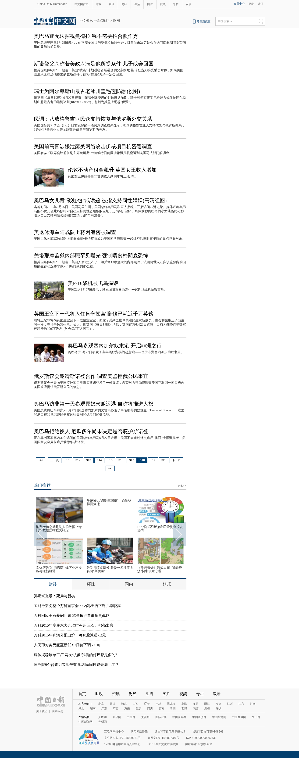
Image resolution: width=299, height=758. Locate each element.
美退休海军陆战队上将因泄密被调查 (75, 232)
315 (110, 460)
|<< (41, 460)
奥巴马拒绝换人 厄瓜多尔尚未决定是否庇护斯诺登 (91, 431)
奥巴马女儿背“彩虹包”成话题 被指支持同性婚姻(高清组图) (100, 200)
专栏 (175, 4)
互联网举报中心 (114, 731)
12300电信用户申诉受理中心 (122, 744)
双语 (188, 4)
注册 (260, 4)
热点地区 (103, 20)
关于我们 (41, 711)
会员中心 (239, 3)
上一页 (54, 460)
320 (163, 460)
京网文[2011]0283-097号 (163, 738)
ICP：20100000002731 (201, 738)
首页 (82, 694)
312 (77, 460)
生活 (137, 4)
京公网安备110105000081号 (122, 738)
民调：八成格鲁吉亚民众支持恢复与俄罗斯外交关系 (93, 119)
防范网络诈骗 (139, 731)
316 (120, 460)
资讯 (111, 4)
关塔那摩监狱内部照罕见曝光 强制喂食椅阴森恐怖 (91, 256)
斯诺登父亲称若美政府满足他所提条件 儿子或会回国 (93, 64)
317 (131, 460)
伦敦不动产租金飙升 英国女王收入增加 (112, 170)
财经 (124, 4)
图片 (150, 4)
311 (67, 460)
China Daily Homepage (52, 4)
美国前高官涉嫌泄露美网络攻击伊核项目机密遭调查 (93, 146)
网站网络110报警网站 (198, 744)
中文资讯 (86, 20)
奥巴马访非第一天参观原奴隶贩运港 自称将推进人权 (93, 404)
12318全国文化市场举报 (162, 744)
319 (153, 460)
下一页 (176, 460)
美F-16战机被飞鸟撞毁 (93, 283)
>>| (110, 468)
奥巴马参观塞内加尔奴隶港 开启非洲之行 (115, 345)
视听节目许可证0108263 (208, 731)
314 (99, 460)
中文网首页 (82, 4)
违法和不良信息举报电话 (170, 731)
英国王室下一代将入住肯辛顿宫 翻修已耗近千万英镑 (93, 314)
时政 (98, 4)
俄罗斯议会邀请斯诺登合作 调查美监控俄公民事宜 (91, 376)
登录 (251, 4)
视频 (163, 4)
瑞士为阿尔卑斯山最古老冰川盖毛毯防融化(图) (87, 91)
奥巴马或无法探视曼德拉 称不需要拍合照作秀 (86, 36)
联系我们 (57, 711)
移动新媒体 (204, 21)
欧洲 (116, 20)
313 (88, 460)
